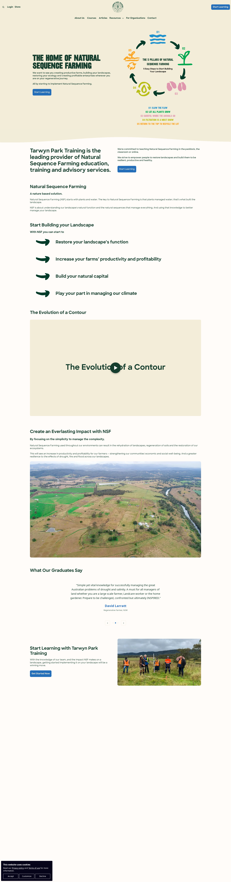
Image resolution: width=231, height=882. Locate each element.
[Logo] (117, 7)
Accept (11, 876)
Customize (26, 876)
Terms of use (34, 868)
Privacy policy (18, 868)
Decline (42, 876)
